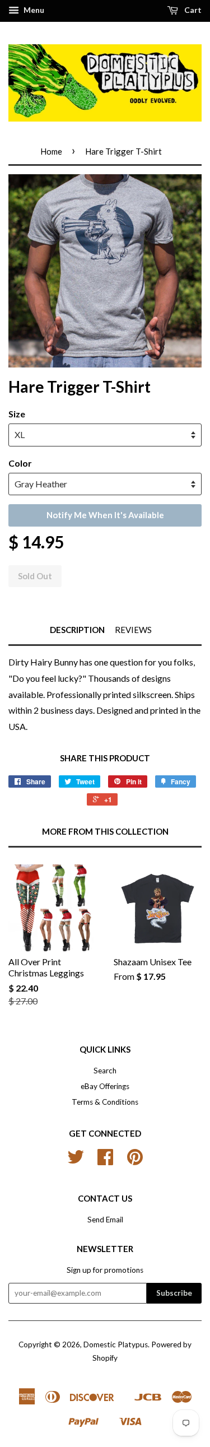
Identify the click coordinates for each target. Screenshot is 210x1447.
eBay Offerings (105, 1086)
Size (16, 413)
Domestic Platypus (115, 1344)
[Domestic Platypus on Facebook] (105, 1160)
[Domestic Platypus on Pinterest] (135, 1160)
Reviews (133, 630)
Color (20, 463)
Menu (33, 10)
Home (51, 151)
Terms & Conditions (105, 1101)
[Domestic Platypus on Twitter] (75, 1160)
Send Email (105, 1219)
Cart (192, 10)
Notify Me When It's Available (105, 515)
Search (105, 1070)
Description (77, 630)
